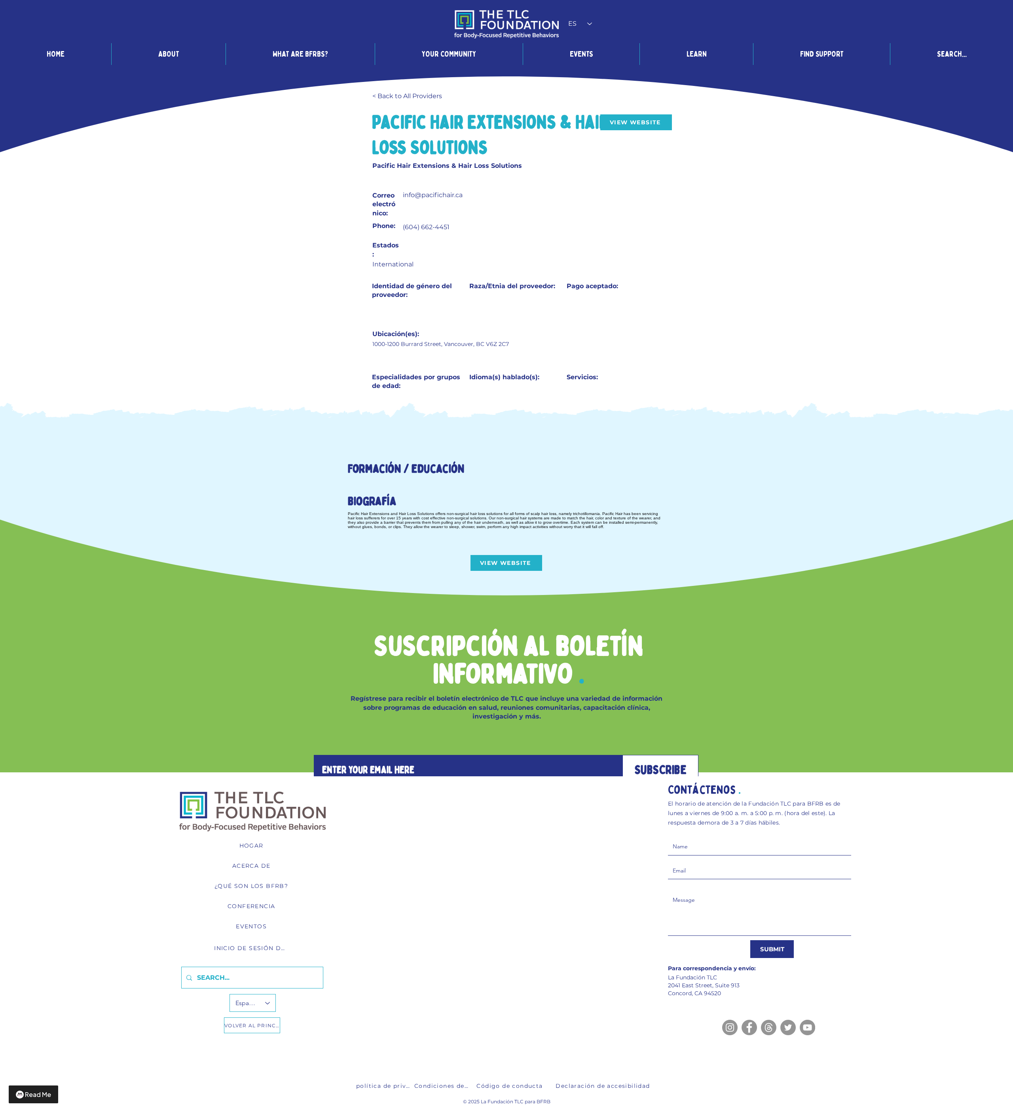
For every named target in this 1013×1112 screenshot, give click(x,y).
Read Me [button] (38, 1094)
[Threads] (768, 1027)
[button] (168, 54)
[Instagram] (730, 1027)
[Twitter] (788, 1027)
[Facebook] (749, 1027)
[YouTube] (807, 1027)
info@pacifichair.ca (433, 195)
